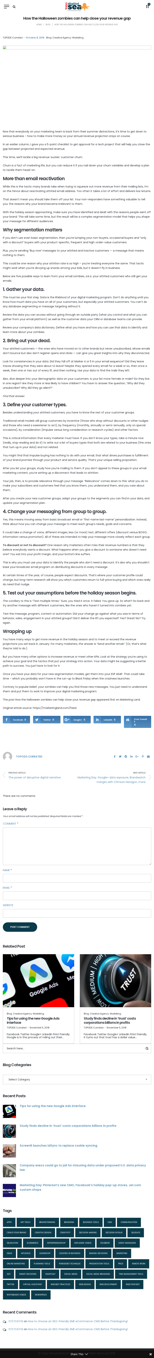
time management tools (131, 1274)
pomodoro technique (69, 1263)
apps (9, 1222)
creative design (43, 1232)
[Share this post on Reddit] (126, 756)
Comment (10, 824)
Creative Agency (61, 37)
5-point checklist (58, 144)
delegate (135, 1232)
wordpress (41, 1294)
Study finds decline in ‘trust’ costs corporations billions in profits (110, 1020)
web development (108, 1284)
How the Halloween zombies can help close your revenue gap (55, 700)
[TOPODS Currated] (7, 756)
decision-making (88, 1232)
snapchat (50, 1274)
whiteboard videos (16, 1294)
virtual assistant (32, 1284)
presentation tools (99, 1263)
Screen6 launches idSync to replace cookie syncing (58, 1146)
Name (7, 870)
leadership (44, 1253)
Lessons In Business (69, 1253)
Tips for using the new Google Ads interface (33, 1020)
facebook (105, 1243)
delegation (12, 1243)
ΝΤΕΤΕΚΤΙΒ (15, 1321)
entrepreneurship (56, 1243)
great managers (127, 1243)
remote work (138, 1263)
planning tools (42, 1263)
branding (69, 1222)
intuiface (25, 1253)
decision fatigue (114, 1232)
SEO (8, 1274)
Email (7, 888)
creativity (65, 1232)
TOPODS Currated (13, 37)
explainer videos (82, 1243)
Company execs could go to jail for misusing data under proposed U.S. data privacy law (83, 1167)
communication (129, 1222)
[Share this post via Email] (148, 756)
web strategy (133, 1284)
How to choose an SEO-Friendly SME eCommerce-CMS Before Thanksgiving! (78, 1321)
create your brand (16, 1232)
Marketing (78, 37)
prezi (120, 1263)
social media (70, 1274)
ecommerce (32, 1243)
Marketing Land (130, 700)
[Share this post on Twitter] (120, 756)
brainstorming (47, 1222)
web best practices (60, 1284)
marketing (121, 1253)
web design (85, 1284)
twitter (10, 1284)
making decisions (98, 1253)
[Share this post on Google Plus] (137, 756)
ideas (9, 1253)
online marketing (16, 1263)
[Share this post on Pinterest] (143, 756)
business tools (91, 1222)
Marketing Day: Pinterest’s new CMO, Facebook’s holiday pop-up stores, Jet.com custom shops (80, 1187)
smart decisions (27, 1274)
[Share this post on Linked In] (131, 756)
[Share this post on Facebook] (114, 756)
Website (8, 905)
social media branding (98, 1274)
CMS (110, 1222)
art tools (25, 1222)
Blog (48, 37)
